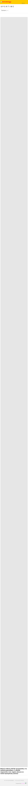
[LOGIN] (26, 2)
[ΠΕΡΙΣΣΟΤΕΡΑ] (26, 776)
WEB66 (23, 783)
